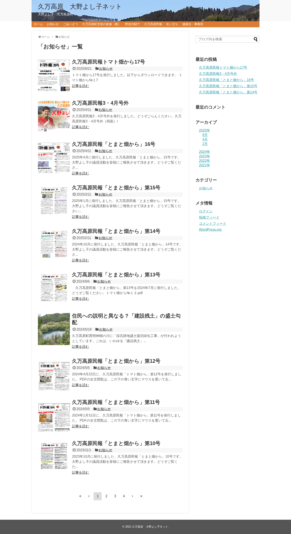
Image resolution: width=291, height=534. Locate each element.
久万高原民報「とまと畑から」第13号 (116, 274)
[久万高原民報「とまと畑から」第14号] (54, 244)
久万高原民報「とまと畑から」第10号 (116, 443)
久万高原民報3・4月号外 (100, 103)
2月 (205, 144)
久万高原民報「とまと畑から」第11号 (116, 402)
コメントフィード (212, 223)
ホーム (38, 24)
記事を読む (80, 86)
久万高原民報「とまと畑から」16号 (113, 144)
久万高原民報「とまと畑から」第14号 (116, 231)
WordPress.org (210, 229)
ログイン (206, 211)
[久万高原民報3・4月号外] (54, 116)
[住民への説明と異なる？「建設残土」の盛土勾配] (54, 329)
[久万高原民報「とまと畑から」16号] (54, 157)
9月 (205, 135)
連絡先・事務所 (192, 24)
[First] (80, 496)
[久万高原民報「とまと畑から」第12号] (54, 374)
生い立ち (172, 24)
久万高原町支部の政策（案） (101, 24)
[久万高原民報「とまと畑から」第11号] (54, 415)
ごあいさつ (70, 24)
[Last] (141, 496)
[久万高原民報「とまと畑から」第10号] (54, 457)
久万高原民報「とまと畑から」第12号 (116, 361)
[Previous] (89, 496)
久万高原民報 (153, 24)
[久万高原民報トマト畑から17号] (54, 75)
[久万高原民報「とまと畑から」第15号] (54, 201)
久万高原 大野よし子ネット (80, 6)
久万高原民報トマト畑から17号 (108, 62)
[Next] (132, 496)
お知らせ (53, 24)
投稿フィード (209, 217)
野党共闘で (132, 24)
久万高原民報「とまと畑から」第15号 (116, 187)
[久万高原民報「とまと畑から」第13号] (54, 288)
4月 (205, 139)
